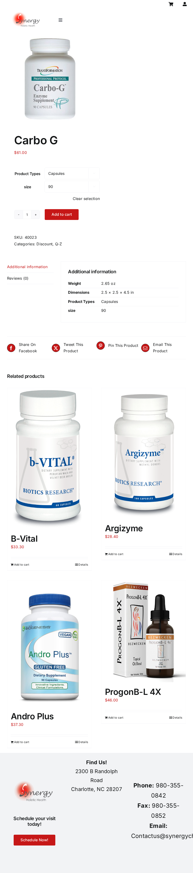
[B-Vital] (49, 458)
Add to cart (62, 214)
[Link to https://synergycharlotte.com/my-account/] (185, 4)
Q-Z (58, 244)
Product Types (27, 173)
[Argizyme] (143, 453)
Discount (44, 244)
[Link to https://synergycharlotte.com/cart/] (171, 4)
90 (103, 310)
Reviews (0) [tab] (18, 278)
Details (83, 564)
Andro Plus (32, 716)
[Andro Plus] (49, 643)
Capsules (109, 301)
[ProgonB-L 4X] (143, 631)
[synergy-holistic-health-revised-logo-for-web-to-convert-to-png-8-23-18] (26, 10)
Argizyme (124, 528)
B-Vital (24, 538)
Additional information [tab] (27, 266)
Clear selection (86, 198)
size (27, 186)
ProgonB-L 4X (133, 692)
